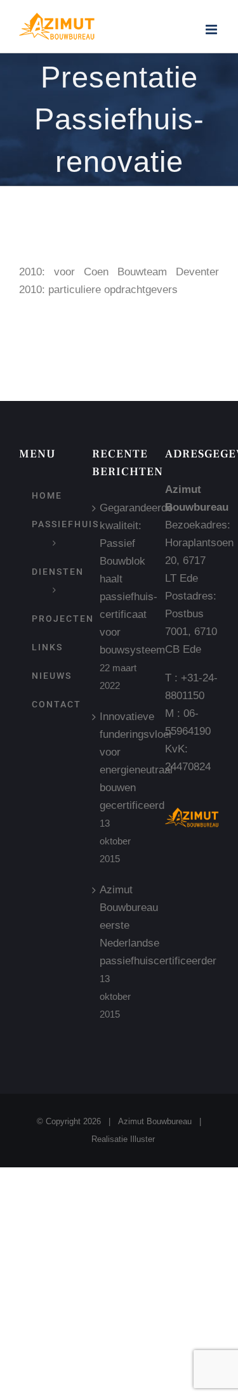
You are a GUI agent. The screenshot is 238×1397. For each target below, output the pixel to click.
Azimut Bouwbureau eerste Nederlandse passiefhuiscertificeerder (120, 925)
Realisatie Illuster (123, 1139)
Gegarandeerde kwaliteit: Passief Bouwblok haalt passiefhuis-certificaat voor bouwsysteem (120, 579)
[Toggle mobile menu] (212, 29)
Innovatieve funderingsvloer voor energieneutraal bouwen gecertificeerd (120, 761)
